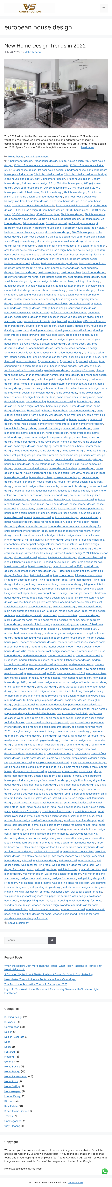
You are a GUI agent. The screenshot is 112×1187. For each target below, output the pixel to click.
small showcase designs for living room (49, 829)
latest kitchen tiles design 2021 (39, 570)
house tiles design (89, 512)
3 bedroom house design (64, 201)
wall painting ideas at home (35, 882)
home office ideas (80, 432)
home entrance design (82, 410)
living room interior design (67, 584)
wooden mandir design (45, 905)
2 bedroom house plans (79, 169)
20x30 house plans (55, 187)
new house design (15, 673)
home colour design (42, 392)
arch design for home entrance (56, 245)
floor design (34, 356)
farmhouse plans (44, 352)
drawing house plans (16, 330)
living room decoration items (20, 579)
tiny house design (93, 847)
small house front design (26, 811)
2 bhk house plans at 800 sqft (22, 178)
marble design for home (18, 619)
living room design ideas (53, 579)
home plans (80, 437)
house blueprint (64, 459)
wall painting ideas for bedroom (70, 882)
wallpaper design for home (86, 891)
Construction (11, 1027)
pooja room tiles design (36, 726)
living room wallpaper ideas (20, 593)
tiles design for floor (43, 847)
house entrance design (67, 477)
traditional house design (48, 851)
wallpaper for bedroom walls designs (66, 896)
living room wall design (89, 588)
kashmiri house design (39, 548)
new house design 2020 (41, 673)
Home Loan (11, 1081)
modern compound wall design (32, 637)
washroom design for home (85, 900)
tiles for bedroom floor (69, 847)
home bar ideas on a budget (82, 388)
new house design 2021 (71, 673)
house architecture (15, 459)
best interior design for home (21, 276)
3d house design (70, 218)
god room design (69, 374)
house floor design (24, 481)
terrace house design (82, 842)
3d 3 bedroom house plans (20, 218)
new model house (50, 677)
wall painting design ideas (19, 878)
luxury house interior (89, 606)
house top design (43, 517)
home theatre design (26, 450)
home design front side (31, 406)
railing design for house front (87, 735)
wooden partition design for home (31, 913)
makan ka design (47, 610)
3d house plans (91, 218)
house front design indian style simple (36, 486)
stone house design (37, 838)
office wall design (47, 686)
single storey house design (61, 789)
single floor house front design (39, 784)
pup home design (30, 735)
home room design (49, 441)
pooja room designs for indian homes (85, 708)
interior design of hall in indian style (25, 539)
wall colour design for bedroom (77, 860)
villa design (28, 860)
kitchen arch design (80, 548)
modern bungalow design (59, 633)
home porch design (25, 441)
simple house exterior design (89, 758)
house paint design (57, 504)
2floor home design (23, 196)
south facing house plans (19, 833)
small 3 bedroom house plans (82, 793)
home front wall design (27, 419)
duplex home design (27, 339)
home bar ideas (55, 388)
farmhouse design (87, 348)
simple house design (59, 758)
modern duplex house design (68, 637)
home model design (32, 432)
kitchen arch (61, 548)
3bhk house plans (95, 214)
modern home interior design (48, 646)
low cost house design (27, 602)
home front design (74, 414)
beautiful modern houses (64, 254)
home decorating (36, 401)
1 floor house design (45, 160)
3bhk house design (72, 214)
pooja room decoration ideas (85, 704)
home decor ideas (44, 397)
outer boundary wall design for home (35, 691)
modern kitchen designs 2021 (36, 660)
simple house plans (15, 766)
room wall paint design (60, 753)
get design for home (82, 370)
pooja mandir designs (26, 704)
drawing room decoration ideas (73, 330)
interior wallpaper (14, 548)
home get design (79, 419)
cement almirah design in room (22, 290)
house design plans (40, 477)
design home (21, 316)
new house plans (96, 673)
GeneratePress (75, 1182)
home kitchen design (50, 428)
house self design (38, 512)
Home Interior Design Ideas (20, 428)
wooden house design (17, 905)
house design (86, 468)
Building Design (13, 1017)
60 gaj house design (23, 241)
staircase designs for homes (51, 833)
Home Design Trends (39, 410)
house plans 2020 (46, 508)
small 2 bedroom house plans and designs (38, 793)
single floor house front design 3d (78, 784)
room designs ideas (25, 744)
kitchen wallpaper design (26, 562)
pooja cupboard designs (49, 700)
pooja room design (15, 708)
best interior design (93, 272)
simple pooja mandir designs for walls (70, 771)
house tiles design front (18, 517)
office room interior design (19, 686)
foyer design (67, 361)
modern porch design (81, 664)
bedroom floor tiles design (52, 258)
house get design (24, 490)
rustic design (82, 753)
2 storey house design (35, 183)
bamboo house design (80, 250)
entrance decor (76, 343)
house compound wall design (31, 468)
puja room (63, 731)
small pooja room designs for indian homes (65, 824)
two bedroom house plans (78, 851)
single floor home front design (51, 780)
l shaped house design (56, 562)
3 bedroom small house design (74, 205)
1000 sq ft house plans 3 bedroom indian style (41, 165)
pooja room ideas (80, 722)
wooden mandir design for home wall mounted (31, 909)
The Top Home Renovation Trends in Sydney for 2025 (35, 984)
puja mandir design (44, 731)
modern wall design (71, 668)
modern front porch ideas (73, 642)
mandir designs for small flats (60, 615)
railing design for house (55, 735)
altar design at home (82, 241)
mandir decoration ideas (73, 610)
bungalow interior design (69, 285)
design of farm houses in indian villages (53, 316)
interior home (12, 544)
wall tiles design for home (34, 891)
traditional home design (18, 851)
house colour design (43, 464)
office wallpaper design (72, 686)
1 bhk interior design (20, 160)
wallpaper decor (60, 891)
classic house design (54, 290)
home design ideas (57, 406)
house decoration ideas (63, 468)
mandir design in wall (28, 615)
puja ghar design (22, 731)
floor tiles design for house (84, 356)
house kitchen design (16, 499)
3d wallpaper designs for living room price (70, 223)
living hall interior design (37, 575)
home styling (44, 446)
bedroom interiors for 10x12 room (24, 267)
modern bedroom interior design (23, 633)
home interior (45, 423)
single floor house (81, 780)
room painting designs (70, 749)
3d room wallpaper (33, 223)
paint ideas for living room (73, 691)
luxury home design (39, 606)
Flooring (9, 1056)
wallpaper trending (57, 900)
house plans (27, 508)
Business (9, 1022)
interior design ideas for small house (78, 535)
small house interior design (58, 811)
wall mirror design (33, 873)
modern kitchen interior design (72, 660)
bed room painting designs (20, 258)
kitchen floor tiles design (39, 553)
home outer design (35, 437)
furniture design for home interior (23, 370)
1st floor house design (51, 169)
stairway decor (78, 833)
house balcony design (40, 459)
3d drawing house (48, 218)
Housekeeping (12, 1091)
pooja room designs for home (45, 708)
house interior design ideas (86, 495)
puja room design (80, 731)
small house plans (85, 811)
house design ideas (94, 472)
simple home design (33, 758)
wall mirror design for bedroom (63, 873)
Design (8, 1031)
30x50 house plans (23, 214)
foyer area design (48, 361)
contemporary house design (55, 299)
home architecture (54, 383)
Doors (7, 1046)
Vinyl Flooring (12, 1126)
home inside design (25, 423)
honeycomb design (71, 455)
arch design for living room (90, 245)
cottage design (31, 308)
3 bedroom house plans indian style (33, 205)
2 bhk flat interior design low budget (85, 174)
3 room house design (51, 210)
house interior (81, 490)
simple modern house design (30, 771)
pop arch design (60, 726)
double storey (66, 325)
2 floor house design (78, 178)
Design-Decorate (14, 1036)
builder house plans (61, 281)
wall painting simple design (45, 887)
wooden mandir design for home (79, 905)
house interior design (56, 495)
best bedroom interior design (62, 267)
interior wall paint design (84, 544)
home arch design (31, 383)
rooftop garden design (46, 740)
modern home (97, 642)
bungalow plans (95, 285)
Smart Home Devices (16, 1111)
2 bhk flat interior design (48, 174)
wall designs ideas (45, 869)
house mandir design (84, 499)
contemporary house (26, 299)
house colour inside (68, 464)
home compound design (18, 397)
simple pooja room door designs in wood (57, 775)
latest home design (15, 566)
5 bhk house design (33, 236)
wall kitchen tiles (91, 869)
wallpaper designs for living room (23, 896)
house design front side (38, 472)
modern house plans (35, 655)
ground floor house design (19, 379)
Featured (9, 1051)
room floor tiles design (51, 744)
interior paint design (33, 544)
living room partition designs (58, 588)
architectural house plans (19, 250)
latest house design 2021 (67, 566)
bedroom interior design (83, 258)
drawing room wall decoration (46, 334)
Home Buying (12, 1066)
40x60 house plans (83, 232)
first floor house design (68, 352)
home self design (71, 441)
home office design (57, 432)
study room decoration (63, 838)
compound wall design (32, 294)
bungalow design (14, 285)
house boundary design (88, 459)
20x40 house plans (79, 187)
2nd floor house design (49, 196)
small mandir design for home (51, 815)
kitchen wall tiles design (62, 557)
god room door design (94, 374)
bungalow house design (40, 285)
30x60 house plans (47, 214)
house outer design (33, 504)
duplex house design (52, 339)
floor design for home (55, 356)
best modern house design (83, 276)
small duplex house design (68, 798)
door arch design (14, 325)
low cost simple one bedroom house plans (66, 602)
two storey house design (36, 856)
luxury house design (64, 606)
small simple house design (89, 829)
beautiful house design (34, 254)
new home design (94, 668)
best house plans (71, 272)
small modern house (82, 815)
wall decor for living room (36, 864)
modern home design (16, 646)
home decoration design (61, 401)
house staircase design (64, 512)
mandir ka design (89, 615)
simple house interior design (89, 762)
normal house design (65, 682)
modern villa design (46, 668)
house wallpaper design (18, 521)
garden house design (56, 370)
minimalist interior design (37, 624)
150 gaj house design (23, 169)
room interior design (77, 744)
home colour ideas (66, 392)
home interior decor (66, 423)
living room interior (40, 584)
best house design (48, 272)
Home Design (16, 156)
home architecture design (81, 383)
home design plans (81, 406)
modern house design (79, 646)
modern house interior (74, 651)
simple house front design (19, 762)
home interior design (91, 423)
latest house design (39, 566)
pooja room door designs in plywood (47, 722)
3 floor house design (26, 210)
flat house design (94, 352)
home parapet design (59, 437)
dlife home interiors (94, 321)
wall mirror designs (94, 873)
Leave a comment (18, 922)
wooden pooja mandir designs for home (76, 913)
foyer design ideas (87, 361)
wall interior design (69, 869)
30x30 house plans (76, 210)
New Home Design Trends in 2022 (45, 46)
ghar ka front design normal (42, 374)
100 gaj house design (71, 160)
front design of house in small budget (54, 366)
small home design (51, 802)
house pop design (68, 508)
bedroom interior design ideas (22, 263)
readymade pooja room (18, 740)
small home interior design (79, 802)
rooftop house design (73, 740)
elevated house (29, 343)
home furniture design (55, 419)
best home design (25, 272)
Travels (8, 1116)
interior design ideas (35, 530)
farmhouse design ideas (18, 352)
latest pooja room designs (74, 570)
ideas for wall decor (77, 521)
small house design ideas (66, 806)
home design (84, 401)
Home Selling (12, 1086)
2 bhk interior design (53, 178)
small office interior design (46, 820)
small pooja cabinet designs (80, 820)
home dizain (60, 410)
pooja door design (75, 700)
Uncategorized (13, 1121)
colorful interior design (81, 290)
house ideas (64, 490)
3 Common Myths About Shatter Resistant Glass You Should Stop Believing (48, 974)
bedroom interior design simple (59, 263)
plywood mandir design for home (67, 695)
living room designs (80, 579)
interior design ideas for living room (69, 530)
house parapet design (82, 504)
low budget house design (53, 593)
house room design (15, 512)
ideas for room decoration (49, 521)
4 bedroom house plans (47, 227)
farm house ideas (65, 348)
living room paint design (26, 588)
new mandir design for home (21, 677)
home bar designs (34, 388)
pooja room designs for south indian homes (29, 713)
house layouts (62, 499)
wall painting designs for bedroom (56, 878)
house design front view (67, 472)
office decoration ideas (92, 682)
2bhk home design (51, 192)
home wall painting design (19, 455)
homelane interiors (47, 455)
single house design (32, 789)
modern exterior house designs (38, 642)
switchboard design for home (29, 842)
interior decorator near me (63, 526)
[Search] (52, 940)
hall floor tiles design (77, 379)
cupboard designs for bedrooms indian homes (59, 312)
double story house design (90, 325)
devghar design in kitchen (66, 321)
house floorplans (46, 481)
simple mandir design (76, 766)
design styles (86, 316)
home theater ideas (64, 446)
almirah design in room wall (53, 241)
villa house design (46, 860)
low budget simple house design (41, 597)
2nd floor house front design (31, 201)
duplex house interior (78, 339)
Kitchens (9, 1101)
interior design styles (59, 539)
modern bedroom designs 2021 (80, 628)
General (9, 1061)
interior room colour (57, 544)
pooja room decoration (53, 704)
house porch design (91, 508)
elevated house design (53, 343)
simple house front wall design (54, 762)
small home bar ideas (26, 802)
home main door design (77, 428)
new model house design (76, 677)
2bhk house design (75, 192)
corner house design (81, 303)
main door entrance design (20, 610)
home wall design (96, 450)
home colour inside (90, 392)
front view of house (89, 366)
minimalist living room (66, 624)
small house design (38, 806)
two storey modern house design (71, 856)
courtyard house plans (17, 312)
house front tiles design (73, 486)
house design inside (16, 477)
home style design (24, 446)
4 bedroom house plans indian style (83, 227)
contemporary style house (29, 303)
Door (7, 1041)
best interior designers (53, 276)
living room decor (63, 575)
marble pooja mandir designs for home (56, 619)
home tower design (73, 450)
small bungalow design (37, 798)
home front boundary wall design (42, 414)
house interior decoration (27, 495)
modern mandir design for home (48, 664)
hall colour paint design (50, 379)
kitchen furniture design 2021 (72, 553)
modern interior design (61, 655)
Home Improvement (37, 156)
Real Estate (11, 1106)
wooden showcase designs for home (26, 918)
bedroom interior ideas (92, 263)
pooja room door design (60, 717)
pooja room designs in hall (72, 713)
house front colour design (73, 481)
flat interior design (15, 356)
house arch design (94, 455)
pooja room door (34, 717)
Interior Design (12, 1096)
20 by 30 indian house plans (65, 183)
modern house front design (44, 651)
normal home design (40, 682)
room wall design (36, 753)
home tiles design (50, 450)
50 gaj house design (58, 236)
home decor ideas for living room (76, 397)
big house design (38, 281)
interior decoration (36, 526)
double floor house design (41, 325)
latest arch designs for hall (86, 562)
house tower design (66, 517)
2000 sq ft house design (28, 187)
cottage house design (54, 308)
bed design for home (92, 254)
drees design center (77, 334)
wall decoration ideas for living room (73, 864)
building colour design (87, 281)
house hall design (45, 490)
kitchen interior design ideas (30, 557)
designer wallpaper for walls (33, 321)
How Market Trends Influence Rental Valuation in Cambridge (40, 979)
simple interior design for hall (45, 766)
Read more (87, 147)
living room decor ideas (88, 575)
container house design (60, 294)
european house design (39, 348)
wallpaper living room (32, 900)
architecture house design (50, 250)
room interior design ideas (40, 749)
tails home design (58, 842)
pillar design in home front (31, 695)
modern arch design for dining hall (40, 628)
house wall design (90, 517)
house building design (17, 464)
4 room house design (57, 232)
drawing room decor (42, 330)
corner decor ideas (57, 303)
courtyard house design (82, 308)
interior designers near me (88, 539)
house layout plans (42, 499)
